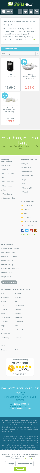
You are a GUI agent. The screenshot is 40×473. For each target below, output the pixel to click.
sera (2, 342)
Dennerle (4, 309)
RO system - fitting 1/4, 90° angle (10, 110)
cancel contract (9, 282)
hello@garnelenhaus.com (21, 408)
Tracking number (9, 194)
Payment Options (8, 252)
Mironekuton (5, 334)
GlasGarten (4, 322)
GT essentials (19, 322)
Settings (10, 463)
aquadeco (18, 297)
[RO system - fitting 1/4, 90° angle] (10, 100)
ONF (16, 334)
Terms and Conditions (10, 268)
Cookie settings (8, 264)
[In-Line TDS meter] (10, 66)
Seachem (18, 338)
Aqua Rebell (5, 297)
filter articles (11, 49)
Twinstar (4, 350)
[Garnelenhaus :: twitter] (27, 231)
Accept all (20, 469)
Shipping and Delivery (10, 248)
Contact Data (7, 272)
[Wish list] (25, 11)
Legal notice (6, 277)
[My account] (31, 11)
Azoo (16, 301)
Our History (28, 217)
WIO (16, 350)
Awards (26, 213)
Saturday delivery (9, 198)
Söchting (4, 346)
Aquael (3, 301)
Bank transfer (28, 176)
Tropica (17, 346)
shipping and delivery (30, 450)
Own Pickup (28, 209)
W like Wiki (28, 205)
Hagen (3, 326)
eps (24, 180)
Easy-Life (18, 309)
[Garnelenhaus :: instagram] (35, 231)
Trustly (25, 192)
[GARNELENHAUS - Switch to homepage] (20, 4)
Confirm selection (24, 463)
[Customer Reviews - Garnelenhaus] (20, 368)
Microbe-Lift (19, 330)
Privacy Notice (7, 260)
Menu (9, 11)
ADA (2, 293)
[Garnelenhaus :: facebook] (23, 231)
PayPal (25, 164)
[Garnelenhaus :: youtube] (32, 231)
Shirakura (18, 342)
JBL (2, 330)
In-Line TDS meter (10, 75)
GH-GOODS (18, 318)
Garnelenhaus (5, 318)
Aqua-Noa (18, 293)
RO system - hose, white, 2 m (29, 76)
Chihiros (4, 305)
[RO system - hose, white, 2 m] (30, 66)
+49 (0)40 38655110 (21, 404)
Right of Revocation (9, 256)
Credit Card (27, 172)
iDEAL (25, 184)
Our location (28, 226)
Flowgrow (18, 313)
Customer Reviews (30, 221)
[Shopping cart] (36, 11)
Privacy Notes (27, 458)
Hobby (17, 326)
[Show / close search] (20, 11)
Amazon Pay (27, 168)
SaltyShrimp (5, 338)
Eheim (3, 313)
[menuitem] (7, 11)
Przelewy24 (27, 188)
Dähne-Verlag (19, 305)
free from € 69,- (9, 182)
